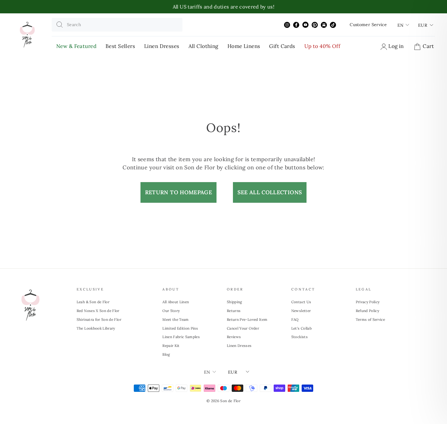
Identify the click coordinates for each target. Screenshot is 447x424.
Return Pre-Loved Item (247, 319)
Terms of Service (370, 319)
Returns (234, 310)
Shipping (234, 302)
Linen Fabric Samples (181, 336)
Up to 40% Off (322, 46)
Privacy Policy (368, 302)
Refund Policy (367, 310)
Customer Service (368, 24)
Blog (166, 354)
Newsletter (301, 310)
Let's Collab (301, 328)
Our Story (171, 310)
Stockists (299, 336)
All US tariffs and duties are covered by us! (223, 7)
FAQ (295, 319)
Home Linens (243, 46)
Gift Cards (282, 46)
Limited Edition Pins (180, 328)
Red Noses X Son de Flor (98, 310)
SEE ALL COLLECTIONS (269, 192)
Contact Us (301, 302)
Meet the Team (175, 319)
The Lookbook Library (96, 328)
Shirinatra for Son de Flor (99, 319)
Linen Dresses (161, 46)
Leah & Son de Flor (93, 302)
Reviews (234, 336)
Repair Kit (171, 345)
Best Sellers (120, 46)
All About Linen (175, 302)
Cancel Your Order (243, 328)
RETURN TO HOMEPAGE (178, 192)
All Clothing (203, 46)
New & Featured (76, 46)
